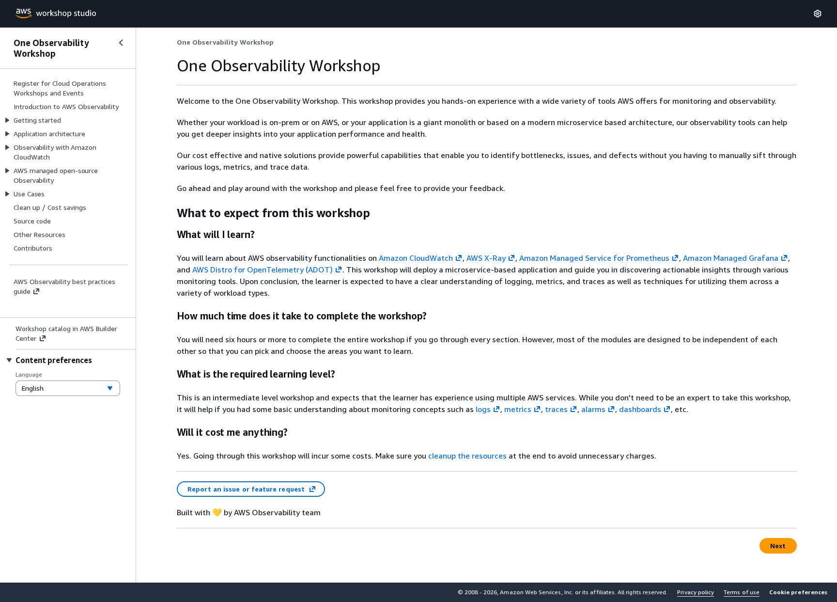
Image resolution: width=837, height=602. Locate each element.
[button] (798, 592)
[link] (225, 42)
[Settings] (817, 13)
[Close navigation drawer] (121, 42)
